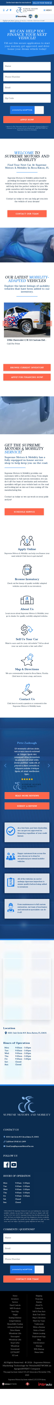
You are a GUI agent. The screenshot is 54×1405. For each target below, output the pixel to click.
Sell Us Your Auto (39, 1325)
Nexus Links (38, 1366)
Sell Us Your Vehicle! (42, 3)
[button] (5, 779)
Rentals (39, 1316)
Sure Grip (15, 1325)
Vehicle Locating (39, 1347)
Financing (39, 1313)
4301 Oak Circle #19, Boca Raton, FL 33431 (22, 1151)
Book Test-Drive (39, 1328)
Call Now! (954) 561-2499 (15, 1155)
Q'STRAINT (15, 1366)
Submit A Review (27, 819)
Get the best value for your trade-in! (18, 3)
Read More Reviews (27, 809)
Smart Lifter (15, 1356)
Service (15, 1316)
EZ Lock (15, 1369)
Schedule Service (24, 525)
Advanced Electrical (15, 1341)
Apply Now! (27, 133)
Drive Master (15, 1344)
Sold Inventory (39, 1356)
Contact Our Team (27, 227)
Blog (39, 1353)
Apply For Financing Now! (27, 391)
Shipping (39, 1309)
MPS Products (15, 1322)
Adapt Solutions (15, 1335)
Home (15, 1309)
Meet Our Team (39, 1335)
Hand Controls (15, 1319)
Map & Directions (39, 1331)
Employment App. (39, 1350)
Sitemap (39, 1360)
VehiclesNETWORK (38, 1379)
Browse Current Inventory (27, 381)
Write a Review (39, 1341)
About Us (39, 1319)
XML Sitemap (39, 1363)
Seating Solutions (15, 1331)
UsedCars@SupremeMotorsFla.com (19, 1160)
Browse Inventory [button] (14, 31)
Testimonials (39, 1338)
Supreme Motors (42, 1376)
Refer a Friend (38, 1344)
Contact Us (39, 1322)
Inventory (15, 1313)
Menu (48, 10)
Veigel (15, 1328)
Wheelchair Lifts (15, 1347)
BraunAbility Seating (15, 1338)
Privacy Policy (41, 140)
